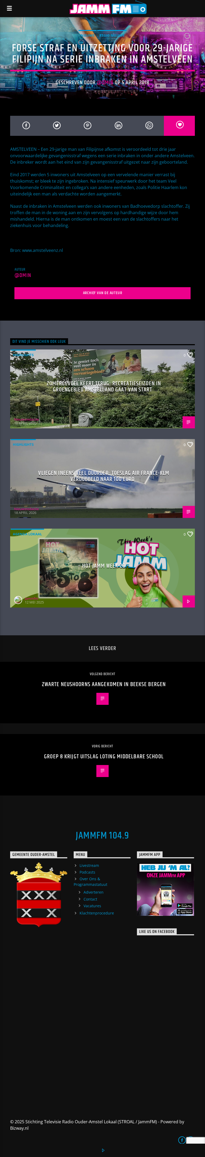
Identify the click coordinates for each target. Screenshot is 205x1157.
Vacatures (92, 905)
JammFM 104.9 (102, 836)
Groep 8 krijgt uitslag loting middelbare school (104, 756)
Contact (90, 899)
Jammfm (31, 598)
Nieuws (87, 35)
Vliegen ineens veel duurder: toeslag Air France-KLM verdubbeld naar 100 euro (103, 476)
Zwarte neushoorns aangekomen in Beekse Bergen (104, 684)
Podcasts (87, 872)
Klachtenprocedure (97, 913)
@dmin (105, 82)
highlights (23, 354)
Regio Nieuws (111, 35)
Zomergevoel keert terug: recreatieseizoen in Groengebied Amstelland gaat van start (104, 387)
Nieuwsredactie (26, 419)
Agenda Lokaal (27, 534)
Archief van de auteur (102, 293)
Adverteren (94, 892)
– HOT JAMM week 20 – (104, 566)
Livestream (89, 865)
